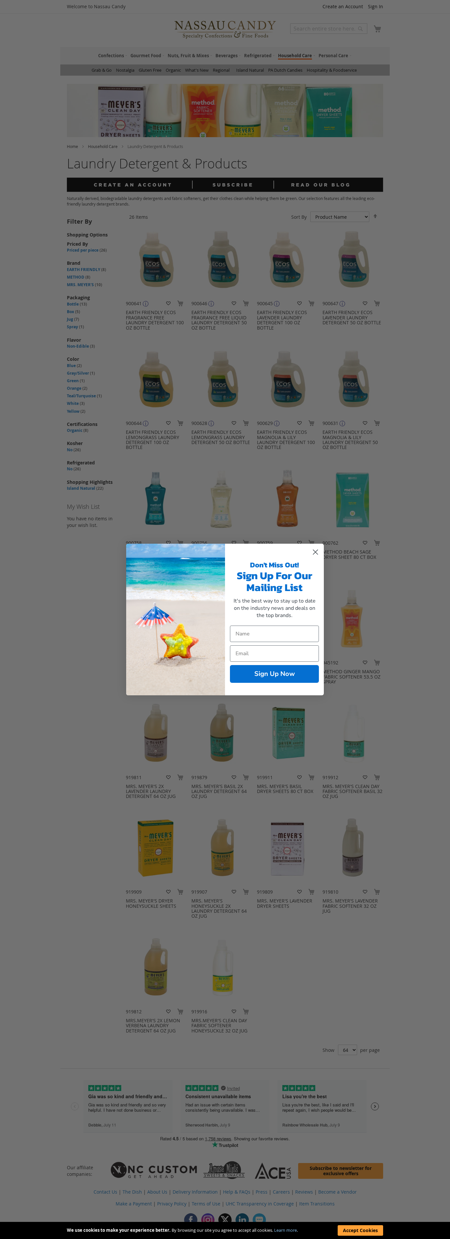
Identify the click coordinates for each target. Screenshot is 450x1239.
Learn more (285, 1230)
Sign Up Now (274, 673)
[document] (225, 1230)
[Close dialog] (315, 552)
